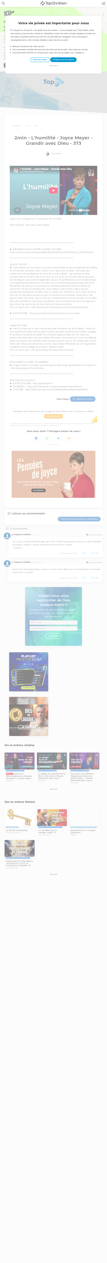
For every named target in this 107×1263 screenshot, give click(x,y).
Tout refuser (53, 65)
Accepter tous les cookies (63, 59)
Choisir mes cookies (40, 59)
